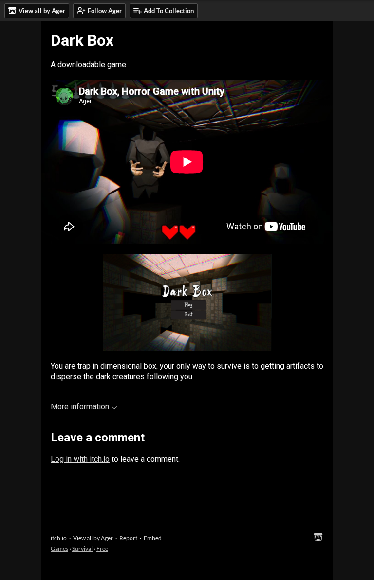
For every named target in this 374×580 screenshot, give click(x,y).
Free (102, 548)
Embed (153, 538)
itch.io (59, 538)
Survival (82, 548)
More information (80, 406)
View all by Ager (93, 538)
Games (59, 548)
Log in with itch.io (80, 459)
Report (128, 538)
